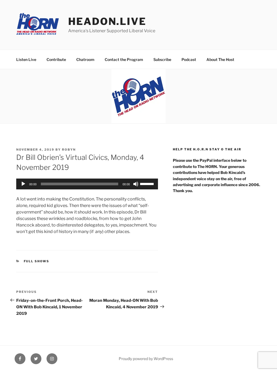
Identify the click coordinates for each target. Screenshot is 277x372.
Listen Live (26, 59)
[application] (87, 184)
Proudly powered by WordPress (146, 358)
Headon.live (107, 21)
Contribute (56, 59)
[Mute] (135, 184)
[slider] (147, 183)
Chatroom (85, 59)
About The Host (220, 59)
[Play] (23, 184)
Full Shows (37, 261)
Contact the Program (124, 59)
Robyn (69, 149)
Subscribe (162, 59)
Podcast (189, 59)
